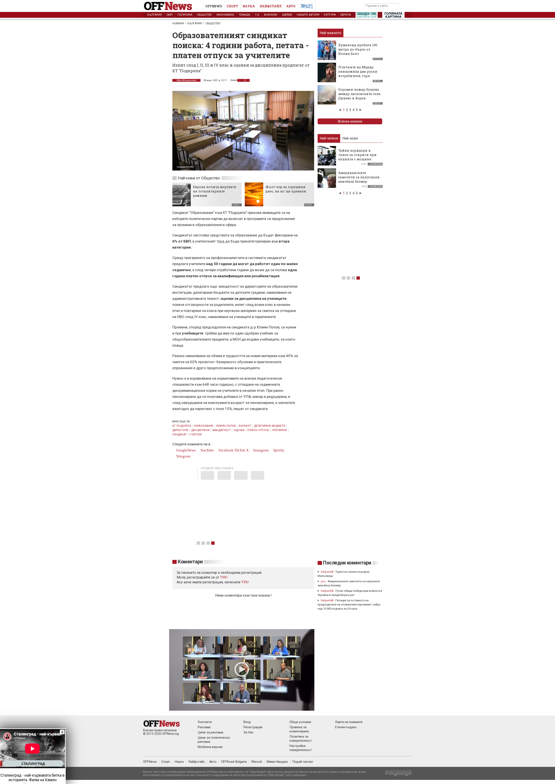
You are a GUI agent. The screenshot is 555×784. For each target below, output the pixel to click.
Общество (204, 14)
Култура (330, 14)
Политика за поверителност (300, 739)
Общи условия (300, 722)
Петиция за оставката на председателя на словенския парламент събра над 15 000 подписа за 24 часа (349, 604)
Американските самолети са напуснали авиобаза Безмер (359, 177)
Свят (169, 14)
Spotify (278, 450)
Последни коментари (347, 563)
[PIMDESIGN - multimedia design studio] (396, 774)
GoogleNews (185, 450)
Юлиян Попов (226, 425)
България (154, 14)
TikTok (239, 450)
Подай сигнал (302, 762)
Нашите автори (308, 14)
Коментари (190, 562)
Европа (345, 14)
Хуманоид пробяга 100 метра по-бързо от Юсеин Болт (357, 49)
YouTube (206, 450)
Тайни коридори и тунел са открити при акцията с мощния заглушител (357, 157)
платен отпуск (258, 430)
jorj (323, 581)
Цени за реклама (210, 732)
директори (180, 430)
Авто (290, 6)
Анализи (270, 14)
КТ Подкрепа (181, 425)
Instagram (260, 450)
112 (257, 14)
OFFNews (150, 762)
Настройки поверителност (300, 748)
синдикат (179, 434)
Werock (256, 762)
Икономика (225, 14)
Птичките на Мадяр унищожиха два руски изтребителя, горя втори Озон (357, 73)
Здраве (287, 14)
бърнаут (245, 425)
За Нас (248, 732)
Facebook (225, 450)
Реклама (204, 727)
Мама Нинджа (277, 762)
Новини (178, 23)
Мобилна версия (210, 747)
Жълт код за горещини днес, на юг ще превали (285, 189)
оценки (239, 430)
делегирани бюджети (269, 425)
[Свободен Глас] (366, 16)
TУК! (224, 577)
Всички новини (350, 121)
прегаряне (279, 430)
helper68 (327, 571)
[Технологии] (306, 7)
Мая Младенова (186, 80)
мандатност (221, 430)
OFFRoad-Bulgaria (234, 762)
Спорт (232, 6)
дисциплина (200, 430)
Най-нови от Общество (199, 177)
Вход (247, 722)
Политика (185, 14)
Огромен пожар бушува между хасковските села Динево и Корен (359, 93)
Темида (244, 14)
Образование (203, 425)
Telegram (182, 456)
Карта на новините (349, 722)
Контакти (205, 722)
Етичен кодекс (346, 727)
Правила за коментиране (299, 729)
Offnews (213, 6)
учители (195, 434)
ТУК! (245, 582)
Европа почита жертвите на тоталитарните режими (214, 191)
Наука (249, 6)
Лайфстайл (271, 6)
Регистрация (252, 727)
